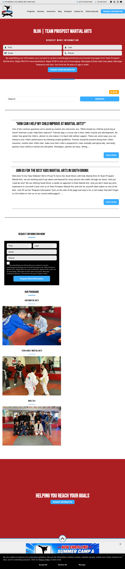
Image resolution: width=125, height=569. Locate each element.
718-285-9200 (102, 2)
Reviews (40, 11)
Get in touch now (85, 2)
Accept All (43, 565)
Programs (31, 11)
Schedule (68, 11)
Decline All (62, 565)
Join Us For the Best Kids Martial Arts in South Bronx (52, 170)
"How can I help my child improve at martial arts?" (51, 123)
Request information (62, 502)
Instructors (51, 11)
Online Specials (92, 11)
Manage (82, 565)
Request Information (113, 11)
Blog (60, 11)
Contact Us (78, 11)
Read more (111, 155)
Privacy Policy (44, 560)
